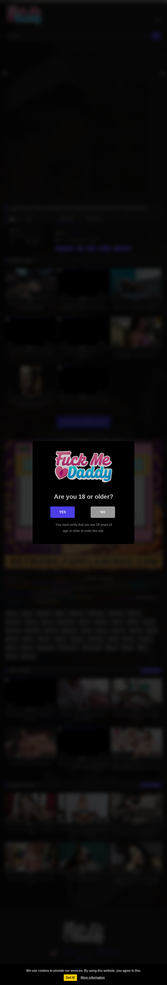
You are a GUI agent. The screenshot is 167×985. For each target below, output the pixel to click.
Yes (62, 512)
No (102, 512)
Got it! (70, 977)
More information (93, 977)
